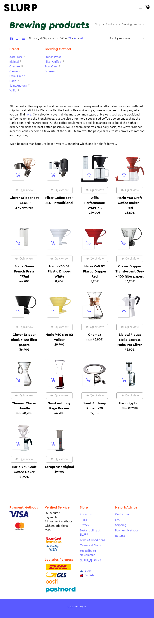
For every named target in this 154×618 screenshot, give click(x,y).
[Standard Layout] (11, 38)
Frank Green (17, 76)
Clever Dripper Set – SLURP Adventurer (24, 203)
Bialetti (14, 61)
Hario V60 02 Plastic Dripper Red (94, 271)
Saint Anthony (18, 85)
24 (69, 38)
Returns (120, 535)
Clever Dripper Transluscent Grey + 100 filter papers (130, 271)
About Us (86, 514)
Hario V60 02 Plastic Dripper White (59, 271)
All (82, 38)
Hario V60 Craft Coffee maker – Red (129, 203)
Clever (13, 71)
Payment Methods (127, 530)
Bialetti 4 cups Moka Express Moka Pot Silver (129, 339)
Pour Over (51, 66)
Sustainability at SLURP (90, 532)
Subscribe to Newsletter (88, 553)
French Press (53, 57)
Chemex (14, 66)
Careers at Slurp (90, 545)
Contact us (122, 514)
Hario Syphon (129, 403)
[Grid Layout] (23, 38)
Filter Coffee (53, 61)
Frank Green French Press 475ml (24, 271)
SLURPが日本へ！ (91, 560)
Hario (12, 81)
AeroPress (16, 57)
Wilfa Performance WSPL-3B (94, 203)
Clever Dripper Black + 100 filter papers (24, 339)
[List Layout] (17, 38)
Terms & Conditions (92, 540)
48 (75, 38)
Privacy (84, 525)
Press (83, 519)
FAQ (118, 519)
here (28, 114)
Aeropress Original (59, 467)
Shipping (120, 525)
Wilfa (12, 90)
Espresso (50, 71)
